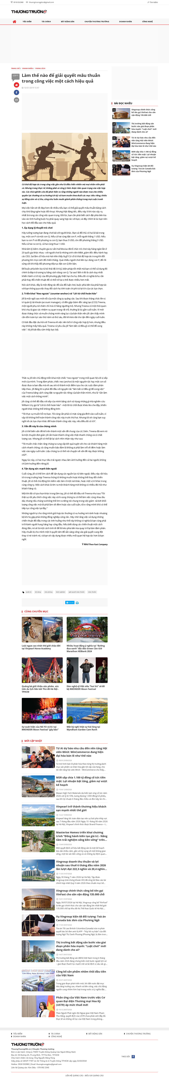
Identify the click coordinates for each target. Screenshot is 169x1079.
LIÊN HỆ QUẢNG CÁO (74, 1076)
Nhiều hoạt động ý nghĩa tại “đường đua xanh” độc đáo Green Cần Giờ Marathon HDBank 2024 (86, 648)
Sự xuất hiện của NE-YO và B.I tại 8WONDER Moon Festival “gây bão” (40, 728)
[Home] (16, 85)
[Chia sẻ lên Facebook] (16, 92)
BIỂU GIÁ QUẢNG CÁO (94, 1076)
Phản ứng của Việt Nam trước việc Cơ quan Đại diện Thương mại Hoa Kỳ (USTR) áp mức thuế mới (80, 1001)
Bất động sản (95, 1033)
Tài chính (55, 1033)
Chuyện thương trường (138, 1033)
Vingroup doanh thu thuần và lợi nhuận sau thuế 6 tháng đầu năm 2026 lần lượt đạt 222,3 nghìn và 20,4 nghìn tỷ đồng (81, 865)
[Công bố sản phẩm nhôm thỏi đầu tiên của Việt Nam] (38, 980)
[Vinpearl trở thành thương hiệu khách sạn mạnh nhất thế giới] (38, 815)
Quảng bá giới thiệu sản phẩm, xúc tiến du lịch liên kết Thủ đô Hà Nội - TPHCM (40, 689)
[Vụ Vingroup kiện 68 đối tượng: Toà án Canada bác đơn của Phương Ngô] (38, 925)
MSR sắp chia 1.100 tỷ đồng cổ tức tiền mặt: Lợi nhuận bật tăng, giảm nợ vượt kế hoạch (81, 781)
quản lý (28, 592)
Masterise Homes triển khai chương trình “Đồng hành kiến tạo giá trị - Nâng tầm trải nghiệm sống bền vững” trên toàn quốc (81, 836)
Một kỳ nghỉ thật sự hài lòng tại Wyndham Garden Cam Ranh (83, 728)
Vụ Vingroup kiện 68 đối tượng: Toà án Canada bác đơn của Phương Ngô (81, 918)
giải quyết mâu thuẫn (76, 592)
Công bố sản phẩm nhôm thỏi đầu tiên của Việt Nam (81, 973)
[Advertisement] (84, 43)
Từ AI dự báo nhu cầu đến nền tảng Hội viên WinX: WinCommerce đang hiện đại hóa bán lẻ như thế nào (81, 751)
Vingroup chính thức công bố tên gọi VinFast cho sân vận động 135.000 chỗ (80, 892)
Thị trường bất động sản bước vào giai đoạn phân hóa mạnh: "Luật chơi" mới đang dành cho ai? (81, 946)
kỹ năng (38, 592)
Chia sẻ (70, 602)
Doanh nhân (19, 1036)
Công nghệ (56, 1036)
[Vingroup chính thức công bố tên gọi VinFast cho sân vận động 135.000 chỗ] (38, 899)
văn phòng (48, 592)
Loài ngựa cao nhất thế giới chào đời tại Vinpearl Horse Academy (41, 647)
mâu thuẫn (92, 592)
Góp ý (15, 75)
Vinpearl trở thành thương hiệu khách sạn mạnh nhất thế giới (81, 808)
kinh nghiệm (60, 592)
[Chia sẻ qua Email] (16, 100)
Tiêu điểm (17, 1033)
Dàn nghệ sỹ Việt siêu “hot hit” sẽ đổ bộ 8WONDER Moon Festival (86, 688)
